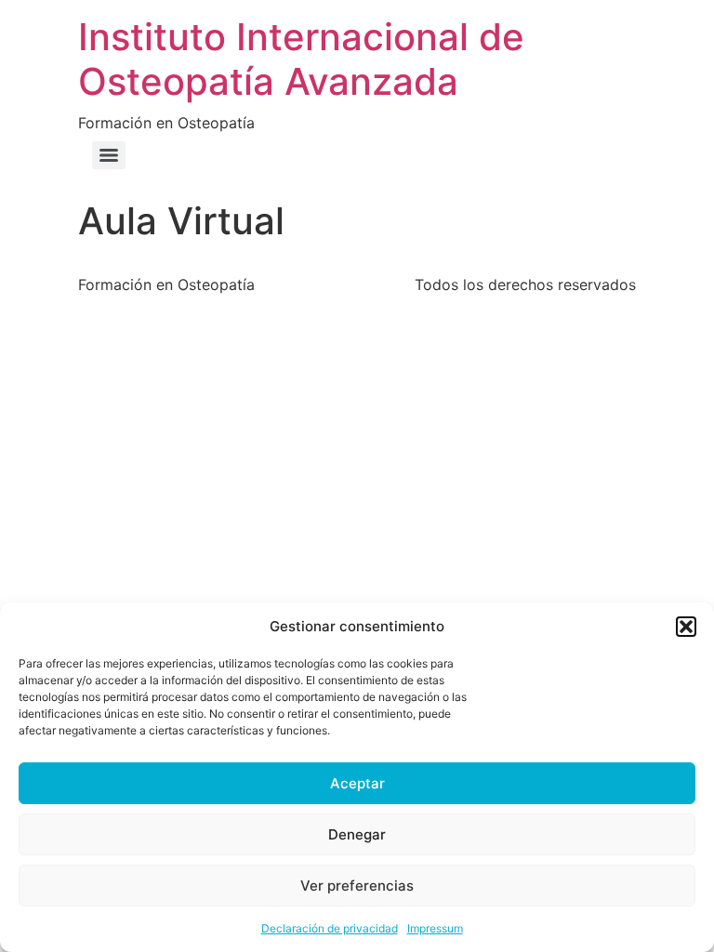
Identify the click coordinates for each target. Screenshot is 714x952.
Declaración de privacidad (329, 928)
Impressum (435, 928)
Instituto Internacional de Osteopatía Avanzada (301, 59)
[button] (686, 626)
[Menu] (109, 155)
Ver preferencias (357, 885)
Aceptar (357, 783)
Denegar (357, 834)
